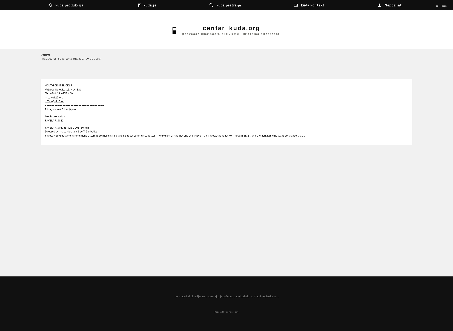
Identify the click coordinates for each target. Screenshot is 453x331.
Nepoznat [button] (393, 5)
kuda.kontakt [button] (313, 5)
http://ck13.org (54, 97)
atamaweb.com (232, 312)
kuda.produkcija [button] (70, 5)
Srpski (437, 7)
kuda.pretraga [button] (229, 5)
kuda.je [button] (150, 5)
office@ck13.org (55, 101)
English (444, 7)
